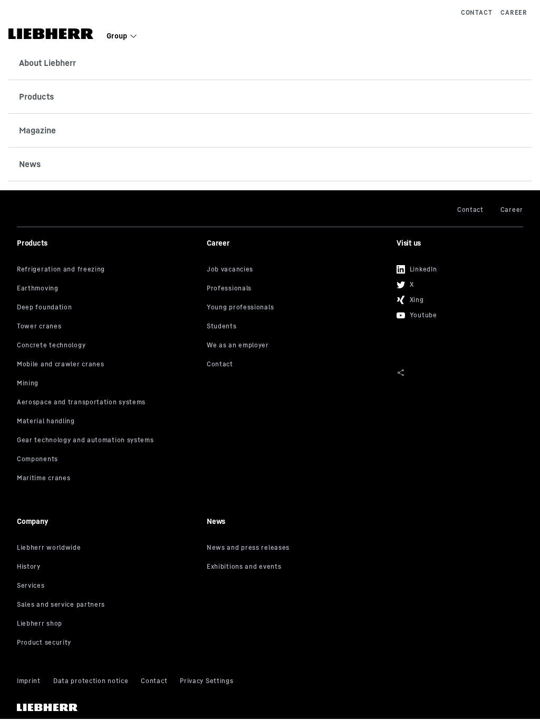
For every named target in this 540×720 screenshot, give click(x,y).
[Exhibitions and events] (298, 567)
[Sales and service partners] (108, 605)
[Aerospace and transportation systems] (108, 402)
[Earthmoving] (108, 288)
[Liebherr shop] (108, 624)
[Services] (108, 586)
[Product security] (108, 643)
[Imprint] (29, 681)
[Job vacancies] (298, 269)
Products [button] (36, 96)
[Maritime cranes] (108, 478)
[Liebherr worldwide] (108, 548)
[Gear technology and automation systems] (108, 440)
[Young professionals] (298, 307)
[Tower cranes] (108, 326)
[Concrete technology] (108, 345)
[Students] (298, 326)
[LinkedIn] (456, 266)
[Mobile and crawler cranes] (108, 364)
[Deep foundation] (108, 307)
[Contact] (298, 364)
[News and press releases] (298, 548)
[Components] (108, 459)
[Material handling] (108, 421)
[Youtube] (456, 311)
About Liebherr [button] (47, 62)
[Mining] (108, 383)
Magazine (37, 130)
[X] (456, 281)
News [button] (30, 164)
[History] (108, 567)
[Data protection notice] (90, 681)
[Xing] (456, 296)
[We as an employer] (298, 345)
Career (513, 12)
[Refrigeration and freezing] (108, 269)
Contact (476, 12)
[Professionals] (298, 288)
